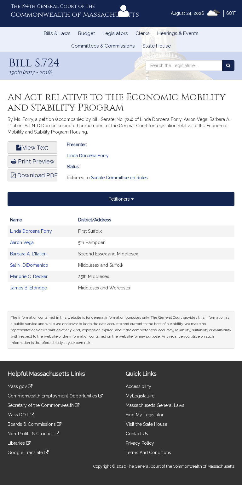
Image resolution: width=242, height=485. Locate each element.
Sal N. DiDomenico (29, 265)
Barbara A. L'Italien (28, 253)
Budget (86, 33)
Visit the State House (146, 424)
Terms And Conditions (148, 452)
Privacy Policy (140, 443)
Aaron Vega (22, 242)
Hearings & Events (178, 33)
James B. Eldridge (28, 287)
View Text (34, 147)
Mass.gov (18, 386)
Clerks (142, 33)
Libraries (17, 443)
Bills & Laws (57, 33)
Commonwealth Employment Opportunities (53, 395)
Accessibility (138, 386)
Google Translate (26, 452)
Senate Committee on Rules (119, 177)
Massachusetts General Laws (155, 405)
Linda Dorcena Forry (88, 155)
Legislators (115, 33)
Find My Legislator (145, 414)
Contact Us (137, 433)
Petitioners (120, 199)
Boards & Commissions (32, 424)
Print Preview (35, 161)
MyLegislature (140, 395)
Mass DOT (19, 414)
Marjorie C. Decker (29, 276)
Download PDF (36, 175)
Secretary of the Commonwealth (41, 405)
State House (156, 46)
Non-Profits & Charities (31, 433)
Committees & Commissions (103, 46)
